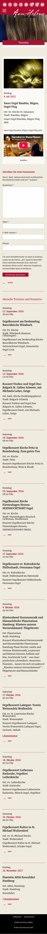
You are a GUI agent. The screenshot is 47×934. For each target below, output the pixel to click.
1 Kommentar (10, 735)
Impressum (17, 917)
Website (6, 243)
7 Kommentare (11, 899)
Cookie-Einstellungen (23, 922)
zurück (8, 282)
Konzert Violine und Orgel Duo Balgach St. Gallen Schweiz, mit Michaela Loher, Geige (22, 387)
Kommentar (8, 185)
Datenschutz (29, 917)
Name (6, 222)
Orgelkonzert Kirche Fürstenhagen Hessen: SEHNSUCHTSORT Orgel (18, 505)
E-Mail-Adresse (10, 233)
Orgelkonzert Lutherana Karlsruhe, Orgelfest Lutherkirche (18, 774)
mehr (7, 354)
